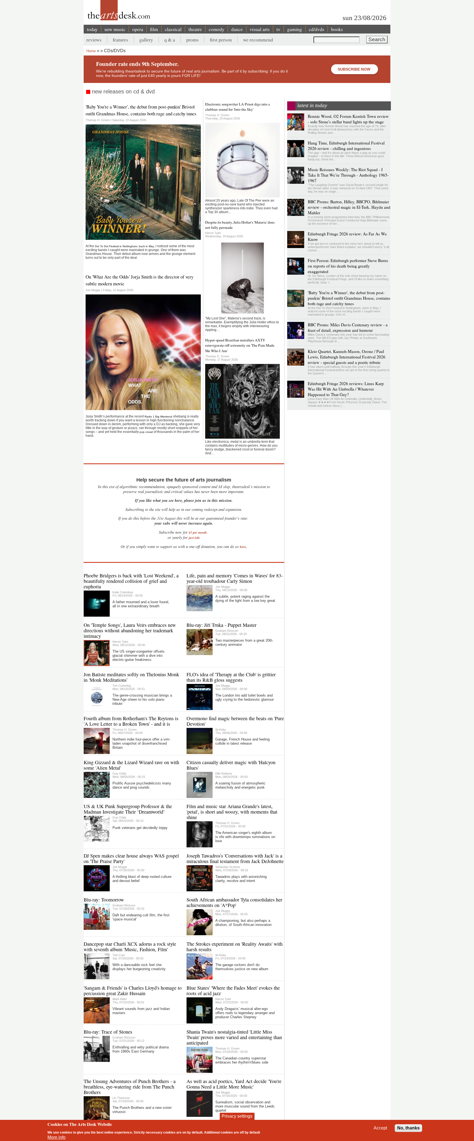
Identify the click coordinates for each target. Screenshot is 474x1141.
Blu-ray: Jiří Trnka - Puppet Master (221, 625)
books (337, 29)
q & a (169, 39)
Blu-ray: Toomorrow (104, 899)
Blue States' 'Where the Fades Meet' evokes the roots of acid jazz (233, 990)
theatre (195, 29)
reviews (93, 39)
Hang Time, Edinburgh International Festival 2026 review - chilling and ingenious (346, 145)
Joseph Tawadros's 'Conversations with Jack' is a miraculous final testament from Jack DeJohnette (235, 858)
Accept (380, 1128)
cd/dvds (316, 29)
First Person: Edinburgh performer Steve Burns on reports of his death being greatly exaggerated (348, 266)
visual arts (260, 29)
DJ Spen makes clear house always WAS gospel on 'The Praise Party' (131, 858)
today (92, 29)
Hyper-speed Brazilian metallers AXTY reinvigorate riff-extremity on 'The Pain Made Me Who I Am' (239, 345)
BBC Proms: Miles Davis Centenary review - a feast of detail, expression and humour (348, 327)
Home (91, 51)
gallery (146, 39)
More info (56, 1137)
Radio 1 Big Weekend (158, 416)
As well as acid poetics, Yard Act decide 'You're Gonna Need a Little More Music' (234, 1084)
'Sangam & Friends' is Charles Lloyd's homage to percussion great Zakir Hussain (133, 990)
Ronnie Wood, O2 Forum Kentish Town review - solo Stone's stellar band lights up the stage (348, 118)
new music (115, 29)
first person (221, 39)
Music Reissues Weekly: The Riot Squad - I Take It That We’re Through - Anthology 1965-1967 (348, 175)
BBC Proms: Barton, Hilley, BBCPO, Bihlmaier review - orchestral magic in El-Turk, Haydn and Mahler (349, 207)
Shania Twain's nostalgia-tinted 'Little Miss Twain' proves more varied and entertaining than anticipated (234, 1037)
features (120, 39)
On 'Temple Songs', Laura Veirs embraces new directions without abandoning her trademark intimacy (130, 630)
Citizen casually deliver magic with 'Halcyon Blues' (231, 765)
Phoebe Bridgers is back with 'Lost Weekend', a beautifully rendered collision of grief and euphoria (131, 581)
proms (192, 39)
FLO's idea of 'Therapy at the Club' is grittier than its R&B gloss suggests (231, 677)
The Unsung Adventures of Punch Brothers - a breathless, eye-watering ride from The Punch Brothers (130, 1086)
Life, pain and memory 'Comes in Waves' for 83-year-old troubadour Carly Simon (235, 578)
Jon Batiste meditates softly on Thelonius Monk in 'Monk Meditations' (131, 677)
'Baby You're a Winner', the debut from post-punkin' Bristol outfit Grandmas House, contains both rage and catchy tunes (141, 110)
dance (237, 29)
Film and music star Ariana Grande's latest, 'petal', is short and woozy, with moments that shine (232, 811)
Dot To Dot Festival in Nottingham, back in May (124, 246)
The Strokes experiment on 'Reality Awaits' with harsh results (235, 946)
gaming (294, 29)
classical (173, 29)
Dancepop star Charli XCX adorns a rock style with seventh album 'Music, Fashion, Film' (130, 946)
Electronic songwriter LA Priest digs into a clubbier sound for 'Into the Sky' (237, 107)
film (154, 29)
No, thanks (408, 1128)
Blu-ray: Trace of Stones (108, 1031)
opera (137, 29)
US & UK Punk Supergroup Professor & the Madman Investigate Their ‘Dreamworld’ (128, 809)
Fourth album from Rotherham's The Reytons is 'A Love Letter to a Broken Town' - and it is (131, 721)
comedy (216, 29)
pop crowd (146, 431)
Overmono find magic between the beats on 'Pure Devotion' (235, 721)
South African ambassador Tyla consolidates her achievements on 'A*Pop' (234, 902)
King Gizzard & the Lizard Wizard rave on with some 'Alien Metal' (131, 765)
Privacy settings (237, 1116)
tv (278, 29)
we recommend (258, 39)
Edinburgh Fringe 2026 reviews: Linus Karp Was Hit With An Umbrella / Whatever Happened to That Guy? (346, 389)
